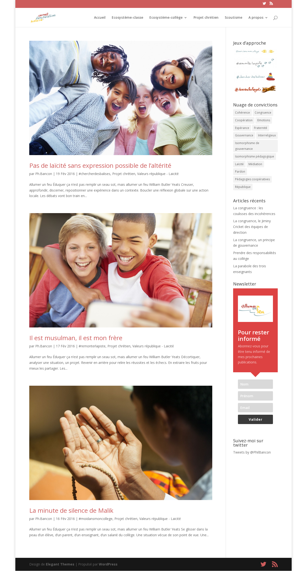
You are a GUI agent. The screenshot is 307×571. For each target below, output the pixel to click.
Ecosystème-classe (127, 18)
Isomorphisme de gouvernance (247, 146)
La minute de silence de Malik (71, 510)
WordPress (108, 564)
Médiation (255, 164)
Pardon (240, 171)
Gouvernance (244, 135)
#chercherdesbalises (94, 173)
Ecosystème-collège (166, 18)
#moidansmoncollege (95, 518)
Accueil (100, 18)
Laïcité (239, 164)
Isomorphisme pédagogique (254, 156)
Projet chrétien (206, 18)
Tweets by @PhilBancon (252, 452)
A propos (255, 18)
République (243, 187)
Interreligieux (267, 135)
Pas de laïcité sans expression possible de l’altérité (100, 165)
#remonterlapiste (92, 346)
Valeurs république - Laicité (158, 173)
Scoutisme (233, 18)
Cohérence (242, 113)
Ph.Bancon (43, 173)
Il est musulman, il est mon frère (75, 337)
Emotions (263, 120)
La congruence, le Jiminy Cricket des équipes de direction (252, 227)
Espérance (242, 128)
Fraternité (260, 128)
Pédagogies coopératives (252, 179)
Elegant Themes (60, 564)
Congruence (263, 113)
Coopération (244, 120)
